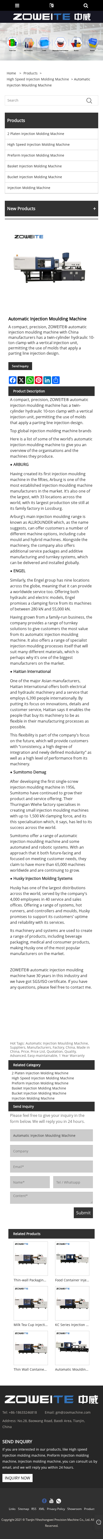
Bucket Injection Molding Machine (34, 177)
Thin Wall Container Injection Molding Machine (32, 1369)
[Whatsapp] (58, 1501)
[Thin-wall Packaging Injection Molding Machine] (31, 1258)
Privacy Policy (56, 1509)
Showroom (74, 1509)
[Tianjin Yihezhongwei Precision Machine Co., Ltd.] (52, 16)
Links (12, 1509)
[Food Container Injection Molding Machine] (72, 1258)
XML (42, 1509)
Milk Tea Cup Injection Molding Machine (32, 1324)
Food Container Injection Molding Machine (73, 1280)
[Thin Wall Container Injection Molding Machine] (31, 1347)
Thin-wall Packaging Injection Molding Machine (32, 1280)
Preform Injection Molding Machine (35, 155)
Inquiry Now (17, 1478)
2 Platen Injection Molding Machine (35, 133)
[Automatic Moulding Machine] (72, 1347)
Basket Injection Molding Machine (34, 166)
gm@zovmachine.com (73, 1412)
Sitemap (23, 1509)
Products (30, 73)
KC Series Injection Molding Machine (73, 1324)
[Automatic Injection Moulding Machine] (49, 269)
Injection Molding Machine (28, 187)
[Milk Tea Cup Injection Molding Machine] (31, 1302)
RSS (33, 1509)
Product (89, 1509)
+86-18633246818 (23, 1412)
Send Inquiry (20, 366)
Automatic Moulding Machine (73, 1369)
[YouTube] (51, 1501)
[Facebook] (44, 1501)
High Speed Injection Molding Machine (38, 79)
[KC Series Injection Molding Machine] (72, 1302)
